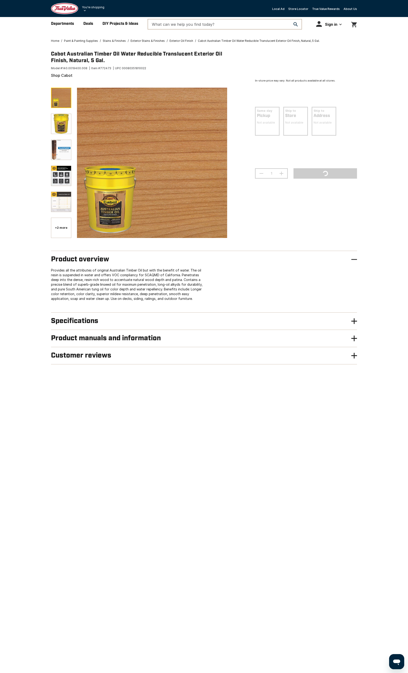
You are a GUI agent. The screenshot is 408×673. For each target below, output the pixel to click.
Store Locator (298, 9)
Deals (88, 24)
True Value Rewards (326, 9)
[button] (329, 24)
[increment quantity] (281, 173)
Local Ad (278, 9)
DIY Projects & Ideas (120, 24)
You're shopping (93, 7)
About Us (350, 9)
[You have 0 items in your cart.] (354, 23)
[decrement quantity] (261, 173)
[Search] (295, 24)
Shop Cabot (61, 75)
